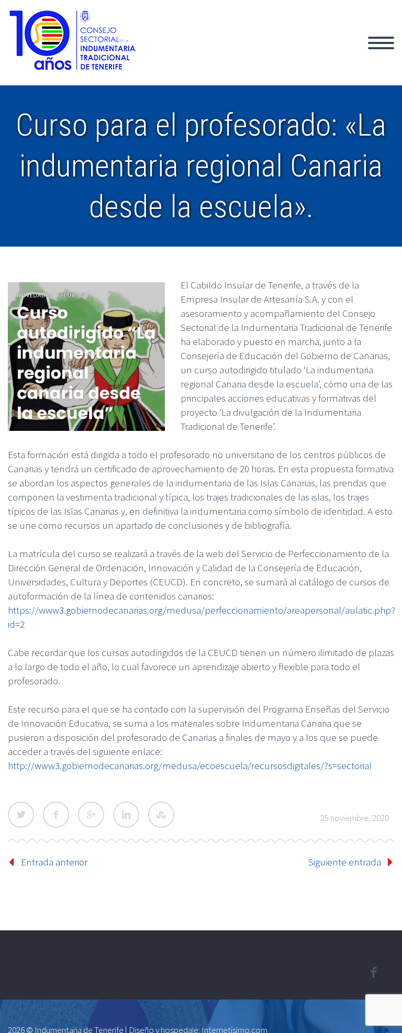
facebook (373, 972)
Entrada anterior (54, 862)
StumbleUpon (161, 815)
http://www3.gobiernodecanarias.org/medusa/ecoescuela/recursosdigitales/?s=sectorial (190, 765)
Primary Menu (381, 42)
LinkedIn (126, 815)
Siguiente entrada (344, 862)
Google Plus (91, 815)
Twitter (21, 815)
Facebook (56, 815)
